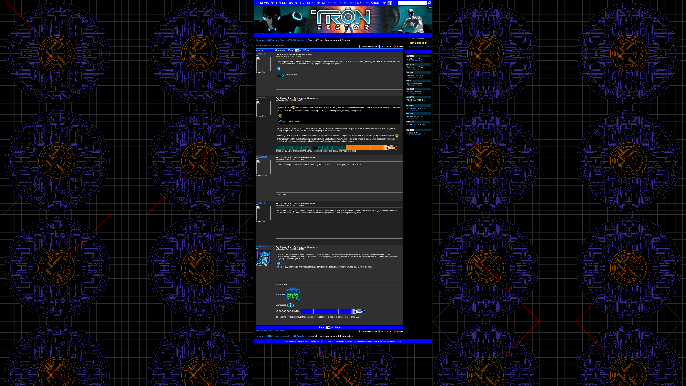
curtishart (260, 97)
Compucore (261, 247)
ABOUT (376, 2)
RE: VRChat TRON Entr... (417, 100)
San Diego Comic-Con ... (416, 75)
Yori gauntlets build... (414, 92)
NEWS (264, 2)
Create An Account (423, 47)
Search (259, 45)
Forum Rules (278, 45)
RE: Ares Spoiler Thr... (415, 116)
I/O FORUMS (284, 2)
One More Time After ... (416, 59)
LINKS (359, 2)
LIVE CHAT (307, 2)
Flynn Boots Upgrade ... (416, 84)
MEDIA (327, 2)
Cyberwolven (413, 110)
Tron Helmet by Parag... (416, 67)
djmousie (260, 54)
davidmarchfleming (415, 61)
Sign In (410, 47)
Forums (260, 40)
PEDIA (343, 2)
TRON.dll (411, 126)
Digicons (267, 45)
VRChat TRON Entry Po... (417, 133)
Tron (430, 8)
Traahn (411, 102)
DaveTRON (261, 157)
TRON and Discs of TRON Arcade (286, 40)
